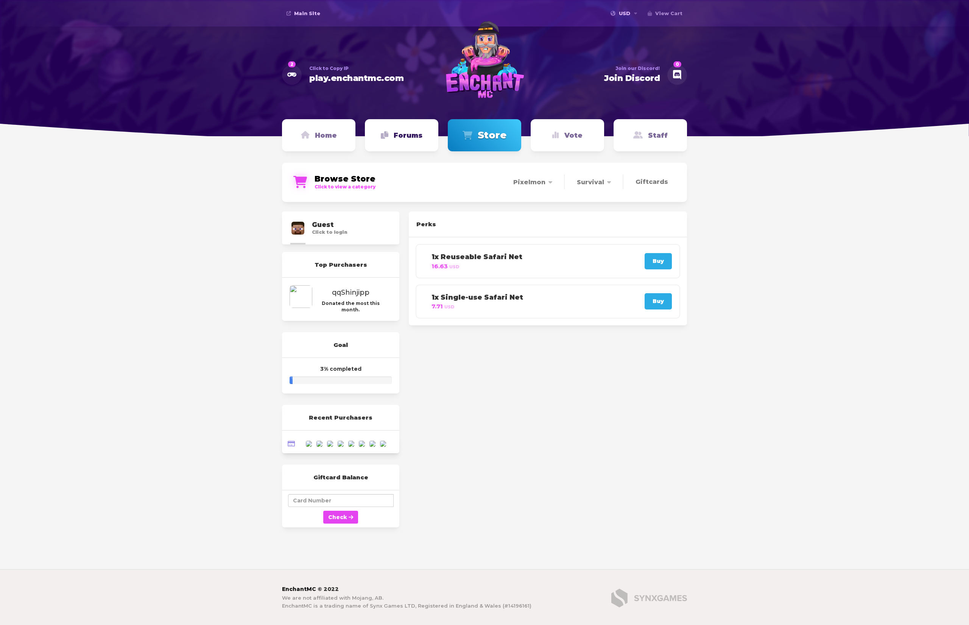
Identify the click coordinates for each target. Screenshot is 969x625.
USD (624, 13)
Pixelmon (529, 182)
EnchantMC (299, 589)
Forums (408, 135)
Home (326, 135)
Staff (658, 135)
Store (492, 135)
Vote (573, 135)
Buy (658, 261)
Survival (590, 182)
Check (338, 517)
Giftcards (652, 181)
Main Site (306, 13)
